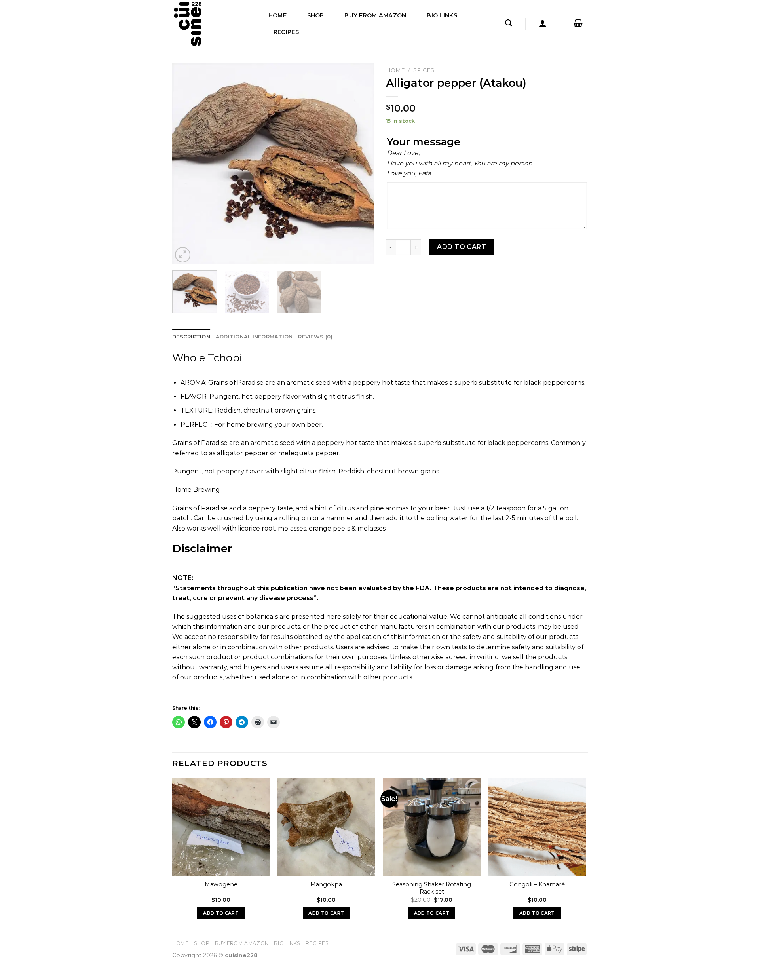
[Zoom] (182, 254)
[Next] (360, 164)
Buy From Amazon (375, 15)
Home (277, 15)
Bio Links (442, 15)
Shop (315, 15)
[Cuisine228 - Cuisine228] (211, 23)
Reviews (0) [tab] (315, 337)
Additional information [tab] (254, 337)
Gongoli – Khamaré (537, 884)
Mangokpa (326, 884)
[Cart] (578, 23)
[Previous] (186, 164)
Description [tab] (191, 337)
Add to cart (461, 247)
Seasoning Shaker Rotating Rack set (431, 888)
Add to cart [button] (221, 913)
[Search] (508, 23)
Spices (423, 70)
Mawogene (221, 884)
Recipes (286, 32)
